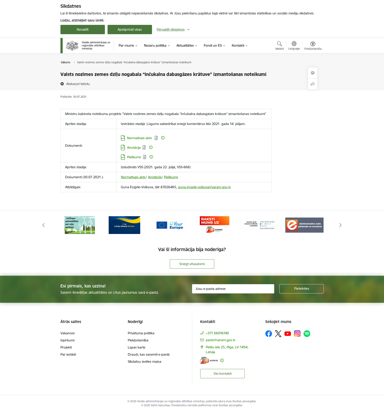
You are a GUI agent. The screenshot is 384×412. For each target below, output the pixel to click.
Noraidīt (82, 29)
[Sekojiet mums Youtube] (287, 333)
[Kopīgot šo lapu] (312, 84)
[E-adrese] (209, 360)
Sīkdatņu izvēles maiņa (144, 361)
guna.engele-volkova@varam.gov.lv (204, 187)
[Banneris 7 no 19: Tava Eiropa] (169, 225)
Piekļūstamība (138, 340)
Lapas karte (136, 347)
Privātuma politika (141, 333)
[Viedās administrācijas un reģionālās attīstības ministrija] (88, 45)
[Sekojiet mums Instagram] (297, 333)
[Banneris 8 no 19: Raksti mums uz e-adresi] (214, 225)
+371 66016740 (217, 333)
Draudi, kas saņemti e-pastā (149, 354)
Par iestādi (68, 354)
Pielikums (134, 157)
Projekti (66, 347)
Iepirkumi (67, 340)
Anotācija (134, 147)
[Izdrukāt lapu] (312, 72)
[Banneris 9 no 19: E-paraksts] (259, 225)
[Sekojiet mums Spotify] (307, 333)
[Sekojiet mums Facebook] (268, 333)
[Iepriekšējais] (43, 225)
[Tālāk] (340, 225)
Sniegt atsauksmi (192, 264)
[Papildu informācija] (162, 137)
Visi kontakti (223, 373)
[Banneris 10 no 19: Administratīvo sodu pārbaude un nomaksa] (304, 225)
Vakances (67, 333)
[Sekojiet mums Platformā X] (278, 333)
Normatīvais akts (140, 138)
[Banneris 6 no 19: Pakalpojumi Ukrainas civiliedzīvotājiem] (124, 225)
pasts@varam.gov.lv (220, 340)
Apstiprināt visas (130, 29)
